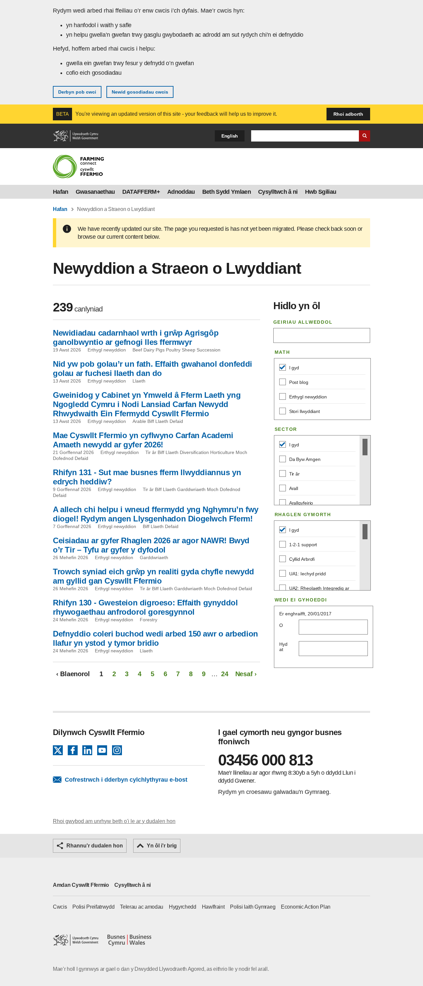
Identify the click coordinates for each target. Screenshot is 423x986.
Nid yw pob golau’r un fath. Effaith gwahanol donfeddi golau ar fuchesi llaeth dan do (152, 368)
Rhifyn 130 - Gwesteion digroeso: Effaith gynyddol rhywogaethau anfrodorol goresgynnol (145, 607)
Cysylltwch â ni (278, 191)
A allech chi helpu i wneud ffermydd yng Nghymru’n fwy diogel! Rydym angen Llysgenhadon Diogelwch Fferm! (155, 514)
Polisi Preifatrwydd (93, 907)
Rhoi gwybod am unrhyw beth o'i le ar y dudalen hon (114, 821)
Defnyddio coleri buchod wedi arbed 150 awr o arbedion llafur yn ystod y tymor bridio (155, 638)
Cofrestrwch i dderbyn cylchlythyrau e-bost (126, 779)
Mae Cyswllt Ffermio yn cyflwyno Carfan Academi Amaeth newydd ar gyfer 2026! (143, 440)
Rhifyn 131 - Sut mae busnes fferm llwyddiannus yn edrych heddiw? (147, 477)
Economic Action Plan (305, 907)
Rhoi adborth (348, 114)
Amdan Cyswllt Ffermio (81, 885)
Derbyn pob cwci (77, 92)
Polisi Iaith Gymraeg (252, 907)
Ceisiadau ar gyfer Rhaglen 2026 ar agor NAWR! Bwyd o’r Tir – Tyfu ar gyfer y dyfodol (151, 545)
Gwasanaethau (95, 191)
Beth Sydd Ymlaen (226, 191)
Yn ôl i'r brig (162, 845)
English (229, 136)
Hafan (60, 191)
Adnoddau (181, 191)
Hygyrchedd (182, 907)
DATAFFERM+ (141, 191)
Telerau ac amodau (141, 907)
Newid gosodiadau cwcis (140, 92)
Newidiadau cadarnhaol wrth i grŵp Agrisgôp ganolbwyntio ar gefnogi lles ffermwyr (135, 337)
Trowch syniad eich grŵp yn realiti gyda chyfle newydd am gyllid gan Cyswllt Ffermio (153, 576)
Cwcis (60, 907)
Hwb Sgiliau (320, 191)
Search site (364, 136)
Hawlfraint (213, 907)
